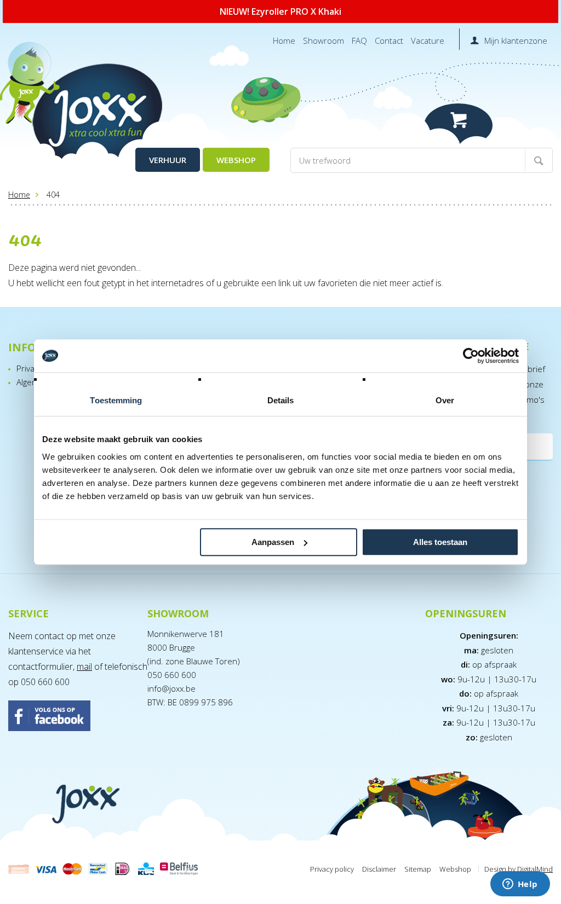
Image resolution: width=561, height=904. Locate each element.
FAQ (359, 40)
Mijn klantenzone (515, 40)
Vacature (427, 40)
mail (84, 666)
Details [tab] (280, 400)
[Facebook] (72, 716)
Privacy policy (332, 869)
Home (284, 40)
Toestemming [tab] (116, 400)
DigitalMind (535, 869)
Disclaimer (379, 869)
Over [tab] (445, 400)
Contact (389, 40)
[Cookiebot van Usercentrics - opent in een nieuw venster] (471, 355)
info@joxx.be (171, 688)
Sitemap (417, 869)
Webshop (236, 159)
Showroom (323, 40)
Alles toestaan (440, 542)
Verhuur (167, 159)
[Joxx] (95, 113)
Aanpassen (272, 542)
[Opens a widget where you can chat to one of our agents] (520, 885)
